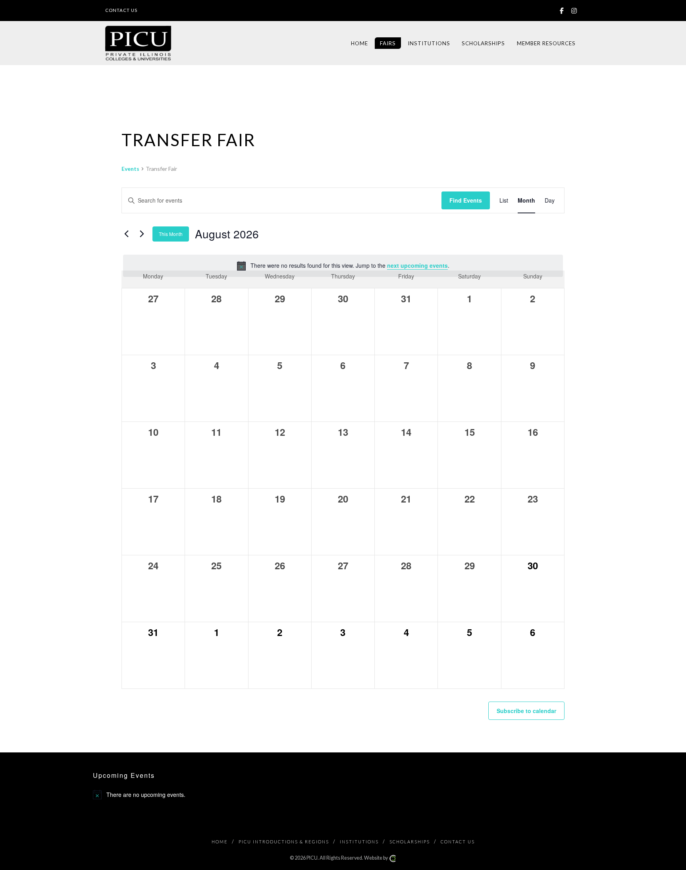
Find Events (465, 200)
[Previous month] (126, 234)
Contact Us (121, 10)
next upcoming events (417, 265)
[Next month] (141, 234)
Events (130, 168)
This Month (171, 233)
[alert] (343, 266)
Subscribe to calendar (526, 711)
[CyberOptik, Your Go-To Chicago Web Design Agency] (393, 858)
